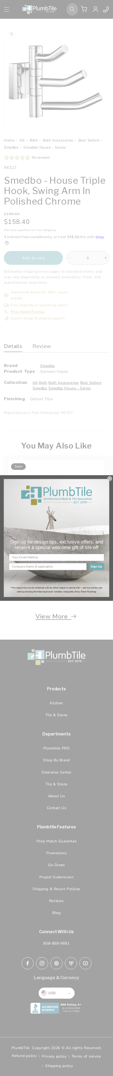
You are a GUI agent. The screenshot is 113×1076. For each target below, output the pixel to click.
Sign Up (96, 566)
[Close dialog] (109, 478)
